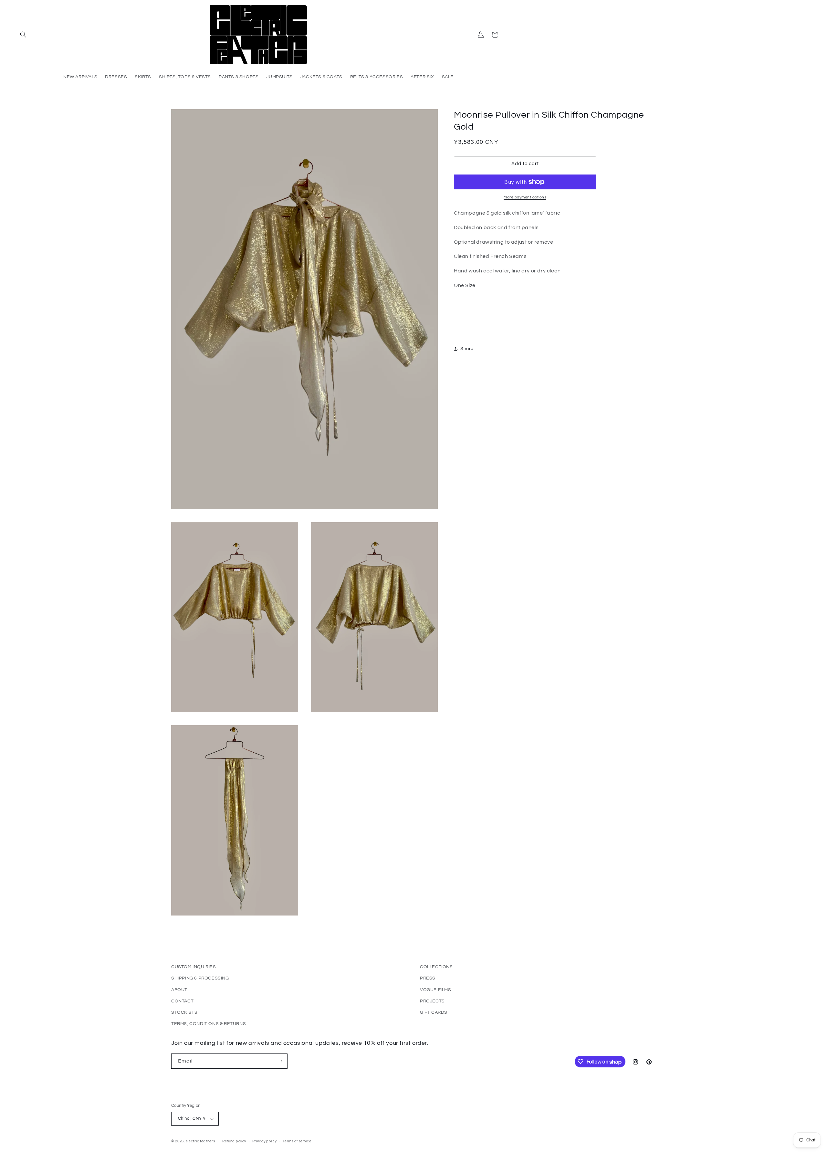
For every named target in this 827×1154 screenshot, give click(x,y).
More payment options (525, 197)
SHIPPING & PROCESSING (200, 978)
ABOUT (179, 990)
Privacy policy (264, 1141)
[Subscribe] (280, 1061)
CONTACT (182, 1001)
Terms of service (297, 1141)
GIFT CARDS (433, 1012)
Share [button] (467, 348)
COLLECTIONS (436, 967)
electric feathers (200, 1141)
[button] (23, 34)
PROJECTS (432, 1001)
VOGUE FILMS (435, 990)
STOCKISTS (184, 1012)
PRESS (427, 978)
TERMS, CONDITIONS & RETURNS (208, 1024)
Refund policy (234, 1141)
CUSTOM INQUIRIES (193, 967)
